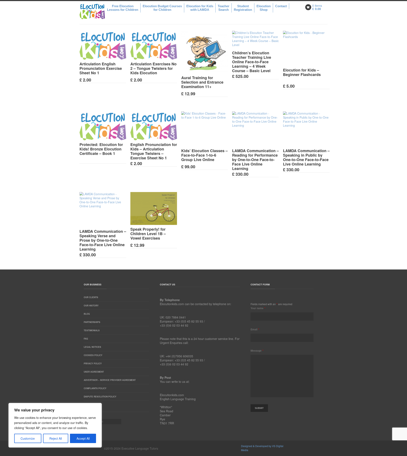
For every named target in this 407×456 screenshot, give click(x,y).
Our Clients (91, 297)
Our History (91, 305)
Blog (87, 313)
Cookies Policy (93, 355)
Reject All (55, 438)
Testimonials (92, 330)
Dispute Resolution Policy (100, 396)
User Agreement (94, 371)
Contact (281, 6)
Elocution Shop (263, 7)
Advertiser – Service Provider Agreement (110, 380)
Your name (258, 308)
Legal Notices (92, 346)
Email (255, 329)
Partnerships (92, 322)
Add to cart (99, 66)
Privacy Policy (93, 363)
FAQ (86, 338)
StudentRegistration (243, 7)
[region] (55, 425)
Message (257, 350)
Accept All (83, 438)
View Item (106, 66)
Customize (28, 438)
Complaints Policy (95, 388)
